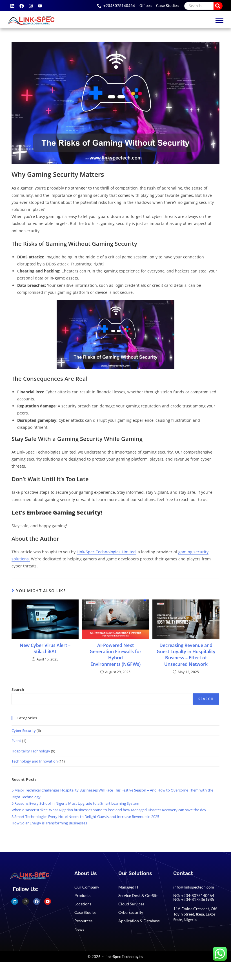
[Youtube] (40, 5)
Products (82, 895)
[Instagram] (30, 5)
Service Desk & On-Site (138, 895)
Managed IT (128, 887)
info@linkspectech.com (193, 887)
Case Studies (85, 912)
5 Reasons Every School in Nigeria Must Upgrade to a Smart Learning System (75, 803)
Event (16, 740)
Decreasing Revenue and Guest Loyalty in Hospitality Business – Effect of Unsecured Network (186, 654)
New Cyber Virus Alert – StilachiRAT (45, 648)
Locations (82, 903)
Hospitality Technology (31, 751)
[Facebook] (21, 5)
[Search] (218, 6)
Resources (83, 920)
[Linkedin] (12, 5)
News (79, 929)
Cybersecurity (130, 912)
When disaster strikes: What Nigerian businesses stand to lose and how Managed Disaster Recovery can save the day (109, 809)
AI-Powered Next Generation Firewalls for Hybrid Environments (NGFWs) (115, 654)
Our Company (86, 887)
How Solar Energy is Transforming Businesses (49, 823)
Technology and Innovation (35, 761)
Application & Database (139, 920)
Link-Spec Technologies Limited (106, 551)
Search (18, 689)
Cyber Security (24, 730)
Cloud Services (131, 903)
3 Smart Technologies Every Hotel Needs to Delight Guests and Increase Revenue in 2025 (85, 816)
